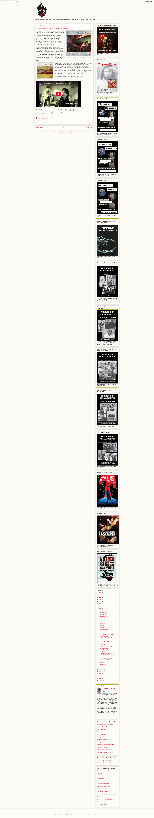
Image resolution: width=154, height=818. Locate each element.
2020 (100, 606)
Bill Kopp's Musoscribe (103, 737)
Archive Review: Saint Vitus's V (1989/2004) (106, 645)
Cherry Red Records (102, 781)
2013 (100, 680)
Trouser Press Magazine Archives (105, 799)
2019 (100, 608)
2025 (100, 595)
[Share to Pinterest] (75, 110)
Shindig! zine (100, 731)
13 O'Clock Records (102, 776)
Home (64, 127)
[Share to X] (72, 110)
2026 (100, 592)
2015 (100, 676)
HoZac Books (100, 773)
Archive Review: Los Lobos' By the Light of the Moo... (107, 637)
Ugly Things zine (101, 729)
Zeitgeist (61, 112)
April (101, 627)
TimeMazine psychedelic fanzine (105, 744)
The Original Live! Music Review (105, 724)
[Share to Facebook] (73, 110)
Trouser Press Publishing (103, 770)
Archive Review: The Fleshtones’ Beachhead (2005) (106, 650)
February (102, 664)
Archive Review (43, 112)
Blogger (97, 814)
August (102, 618)
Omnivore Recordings (102, 788)
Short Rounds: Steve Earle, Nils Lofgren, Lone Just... (107, 633)
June (101, 623)
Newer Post (39, 127)
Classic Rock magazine (103, 747)
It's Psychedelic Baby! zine (104, 742)
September (103, 616)
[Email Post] (66, 109)
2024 (100, 597)
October (102, 614)
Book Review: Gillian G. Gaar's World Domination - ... (107, 655)
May (101, 625)
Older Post (89, 127)
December (103, 610)
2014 (100, 678)
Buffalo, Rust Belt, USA (46, 113)
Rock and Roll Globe (102, 726)
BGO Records (100, 778)
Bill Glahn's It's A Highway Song (105, 752)
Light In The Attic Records (103, 786)
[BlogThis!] (70, 110)
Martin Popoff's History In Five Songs (106, 762)
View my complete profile (103, 716)
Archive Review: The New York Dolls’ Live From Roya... (106, 641)
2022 (100, 601)
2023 (100, 599)
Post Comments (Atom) (67, 132)
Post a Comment (42, 120)
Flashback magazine (102, 739)
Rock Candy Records (102, 791)
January (102, 666)
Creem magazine (101, 801)
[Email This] (69, 110)
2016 (100, 673)
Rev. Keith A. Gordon (109, 688)
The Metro (50, 112)
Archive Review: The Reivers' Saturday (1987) (107, 630)
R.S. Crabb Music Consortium (104, 749)
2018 (100, 669)
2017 (100, 671)
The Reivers (56, 112)
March (102, 662)
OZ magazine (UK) (102, 804)
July (101, 621)
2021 (100, 603)
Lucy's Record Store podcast (104, 760)
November (103, 612)
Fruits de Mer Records (103, 783)
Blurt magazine (101, 734)
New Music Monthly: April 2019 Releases (106, 659)
